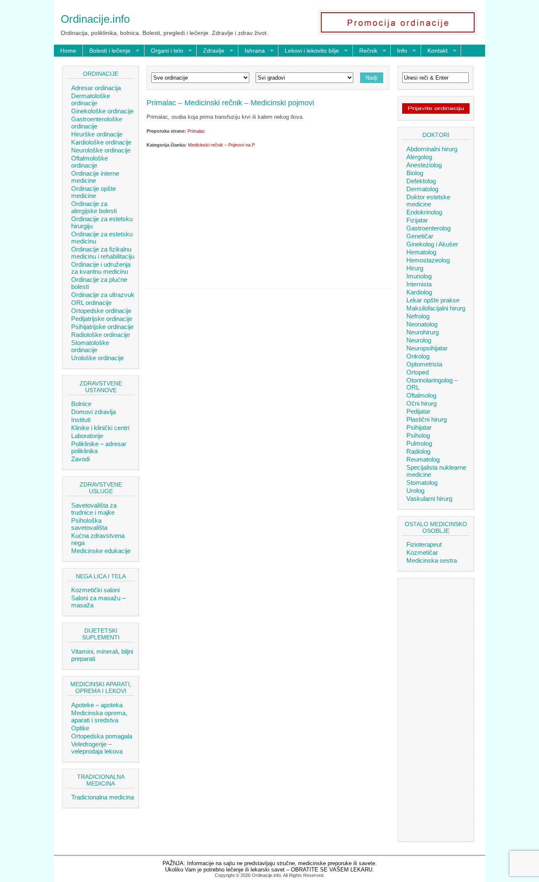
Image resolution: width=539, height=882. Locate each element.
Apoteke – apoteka (97, 704)
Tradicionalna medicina (102, 797)
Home (68, 50)
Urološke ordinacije (97, 357)
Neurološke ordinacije (101, 150)
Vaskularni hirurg (429, 498)
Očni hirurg (421, 403)
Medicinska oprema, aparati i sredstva (99, 716)
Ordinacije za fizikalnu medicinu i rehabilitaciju (102, 253)
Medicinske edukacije (101, 550)
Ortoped (417, 372)
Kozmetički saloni (95, 589)
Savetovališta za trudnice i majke (94, 509)
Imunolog (419, 276)
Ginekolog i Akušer (432, 244)
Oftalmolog (421, 395)
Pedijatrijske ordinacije (101, 318)
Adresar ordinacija (96, 87)
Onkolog (418, 356)
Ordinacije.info (95, 19)
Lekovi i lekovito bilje (308, 51)
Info (399, 51)
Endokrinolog (424, 212)
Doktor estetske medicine (428, 200)
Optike (80, 728)
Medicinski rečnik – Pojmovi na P (221, 144)
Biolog (414, 172)
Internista (419, 284)
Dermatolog (422, 188)
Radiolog (418, 451)
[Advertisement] (268, 216)
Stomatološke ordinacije (90, 346)
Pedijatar (418, 411)
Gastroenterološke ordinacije (96, 122)
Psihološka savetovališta (89, 524)
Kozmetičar (422, 552)
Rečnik (365, 51)
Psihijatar (419, 427)
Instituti (81, 419)
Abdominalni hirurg (431, 148)
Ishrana (251, 51)
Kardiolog (419, 292)
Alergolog (419, 156)
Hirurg (414, 268)
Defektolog (421, 180)
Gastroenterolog (428, 228)
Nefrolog (418, 316)
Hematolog (421, 252)
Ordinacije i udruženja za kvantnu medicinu (101, 268)
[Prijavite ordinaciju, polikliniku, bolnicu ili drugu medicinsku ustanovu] (436, 111)
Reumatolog (423, 459)
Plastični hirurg (426, 419)
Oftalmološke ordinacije (89, 162)
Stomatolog (422, 482)
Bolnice (81, 403)
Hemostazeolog (428, 260)
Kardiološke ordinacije (101, 142)
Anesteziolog (424, 164)
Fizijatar (417, 220)
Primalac (196, 131)
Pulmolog (419, 443)
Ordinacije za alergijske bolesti (94, 207)
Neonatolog (422, 324)
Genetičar (419, 236)
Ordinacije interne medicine (95, 177)
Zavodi (80, 458)
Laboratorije (87, 435)
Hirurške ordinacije (97, 134)
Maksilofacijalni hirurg (435, 308)
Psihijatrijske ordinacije (102, 326)
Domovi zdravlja (93, 411)
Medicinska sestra (431, 560)
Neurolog (418, 340)
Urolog (415, 490)
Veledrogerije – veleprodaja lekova (97, 747)
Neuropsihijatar (427, 348)
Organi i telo (163, 51)
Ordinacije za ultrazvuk (102, 294)
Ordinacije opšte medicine (93, 192)
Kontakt (434, 51)
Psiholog (418, 435)
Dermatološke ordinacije (90, 99)
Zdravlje (210, 51)
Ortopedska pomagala (101, 736)
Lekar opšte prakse (432, 300)
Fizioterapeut (424, 544)
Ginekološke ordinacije (102, 111)
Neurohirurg (422, 332)
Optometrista (424, 364)
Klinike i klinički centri (100, 427)
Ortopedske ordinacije (101, 310)
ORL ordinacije (91, 302)
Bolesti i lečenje (107, 51)
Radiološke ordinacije (100, 334)
